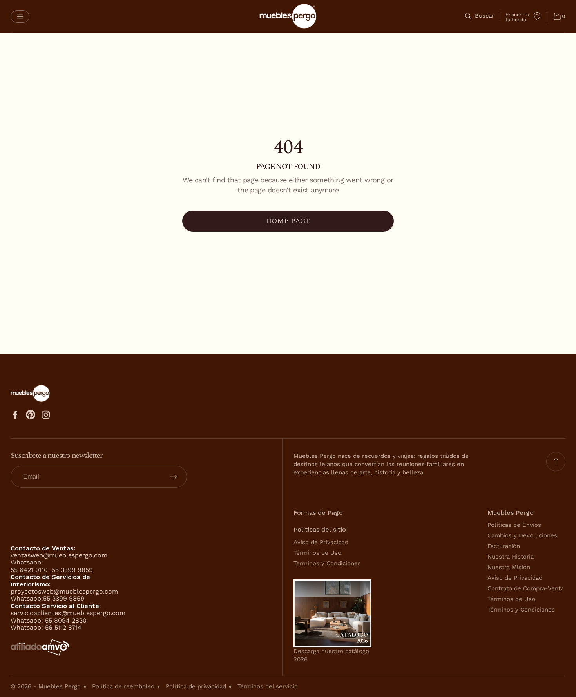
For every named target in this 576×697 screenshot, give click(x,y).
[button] (20, 16)
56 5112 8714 (63, 627)
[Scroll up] (556, 461)
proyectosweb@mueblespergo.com (64, 591)
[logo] (288, 16)
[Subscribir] (173, 476)
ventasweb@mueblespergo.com (59, 555)
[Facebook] (15, 414)
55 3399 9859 (72, 570)
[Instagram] (46, 414)
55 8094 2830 (66, 620)
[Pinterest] (30, 414)
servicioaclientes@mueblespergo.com (68, 613)
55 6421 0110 (30, 570)
